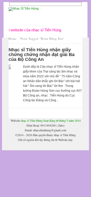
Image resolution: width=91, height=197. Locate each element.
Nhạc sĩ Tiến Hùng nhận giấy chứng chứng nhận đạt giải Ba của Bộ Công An (42, 54)
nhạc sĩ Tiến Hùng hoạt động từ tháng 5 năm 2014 (51, 120)
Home (13, 38)
